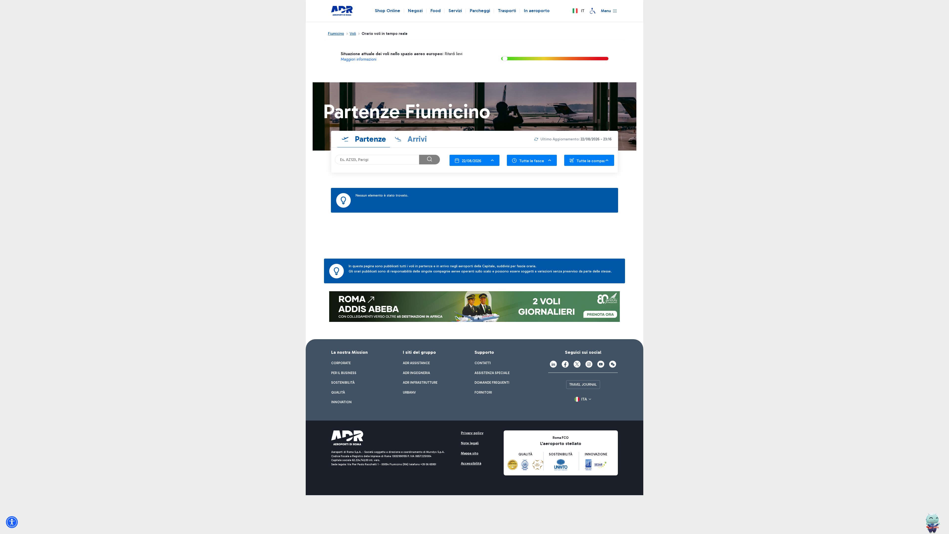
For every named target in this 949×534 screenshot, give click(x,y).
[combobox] (474, 160)
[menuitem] (341, 363)
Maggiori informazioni (358, 59)
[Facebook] (565, 364)
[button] (578, 11)
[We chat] (612, 364)
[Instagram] (588, 364)
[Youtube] (600, 364)
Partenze (369, 139)
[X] (577, 364)
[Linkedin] (553, 364)
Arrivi (416, 139)
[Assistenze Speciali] (592, 11)
